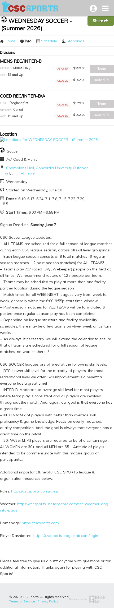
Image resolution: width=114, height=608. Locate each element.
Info (28, 41)
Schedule (49, 41)
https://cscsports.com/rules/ (34, 491)
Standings (75, 41)
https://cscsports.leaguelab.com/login (65, 535)
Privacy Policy (47, 601)
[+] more (27, 173)
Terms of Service (22, 601)
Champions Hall (20, 167)
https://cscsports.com (40, 523)
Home (10, 41)
